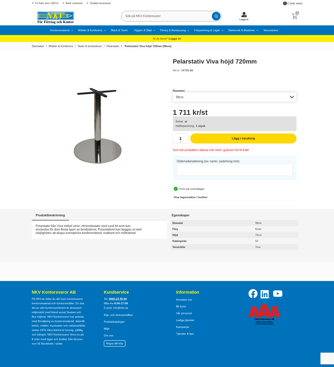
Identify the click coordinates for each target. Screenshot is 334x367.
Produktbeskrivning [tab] (50, 215)
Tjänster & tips (185, 333)
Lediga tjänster (185, 320)
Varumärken (270, 30)
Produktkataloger (114, 321)
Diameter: (179, 90)
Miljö (106, 328)
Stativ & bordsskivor (90, 46)
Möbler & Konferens (90, 30)
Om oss (108, 335)
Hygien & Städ (143, 30)
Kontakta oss (184, 299)
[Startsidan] (54, 16)
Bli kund (181, 306)
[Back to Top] (327, 342)
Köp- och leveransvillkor (118, 314)
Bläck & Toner (119, 30)
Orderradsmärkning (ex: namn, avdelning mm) (208, 161)
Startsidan (38, 46)
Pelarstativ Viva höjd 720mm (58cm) (147, 46)
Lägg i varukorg (222, 140)
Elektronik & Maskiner (241, 30)
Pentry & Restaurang (173, 30)
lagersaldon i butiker (190, 197)
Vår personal (184, 313)
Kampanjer (182, 326)
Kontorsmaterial (60, 30)
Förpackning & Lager (207, 30)
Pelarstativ (113, 46)
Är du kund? (167, 38)
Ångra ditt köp (114, 343)
